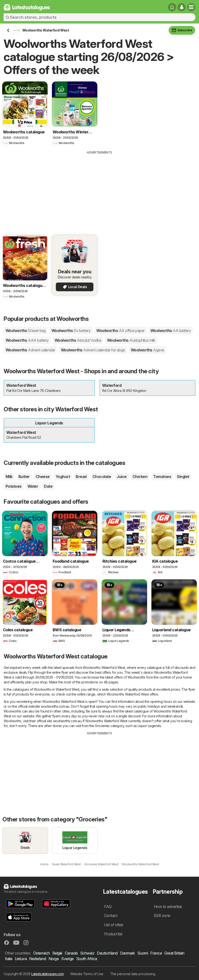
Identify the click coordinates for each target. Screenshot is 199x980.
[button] (181, 7)
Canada (71, 953)
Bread (81, 476)
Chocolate (101, 476)
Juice (121, 476)
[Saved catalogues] (172, 7)
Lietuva (21, 958)
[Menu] (191, 7)
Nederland (37, 958)
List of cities (113, 924)
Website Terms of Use (86, 974)
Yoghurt (63, 476)
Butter (24, 476)
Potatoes (14, 486)
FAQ (107, 906)
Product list (113, 933)
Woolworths (26, 330)
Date (48, 486)
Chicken (140, 476)
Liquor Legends (149, 726)
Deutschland (107, 953)
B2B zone (162, 915)
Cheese (43, 476)
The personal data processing (132, 974)
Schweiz (87, 953)
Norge (54, 958)
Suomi (142, 953)
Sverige (67, 958)
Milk (9, 476)
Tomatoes (162, 476)
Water (32, 486)
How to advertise (168, 906)
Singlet (183, 476)
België (57, 953)
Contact (110, 915)
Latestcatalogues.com (47, 974)
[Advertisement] (99, 191)
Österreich (41, 953)
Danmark (127, 953)
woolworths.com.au (55, 706)
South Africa (86, 958)
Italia (8, 958)
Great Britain (174, 953)
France (156, 953)
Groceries (102, 726)
